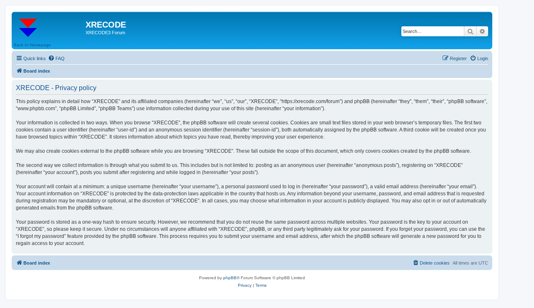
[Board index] (50, 27)
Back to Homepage (32, 45)
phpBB (230, 277)
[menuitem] (56, 58)
